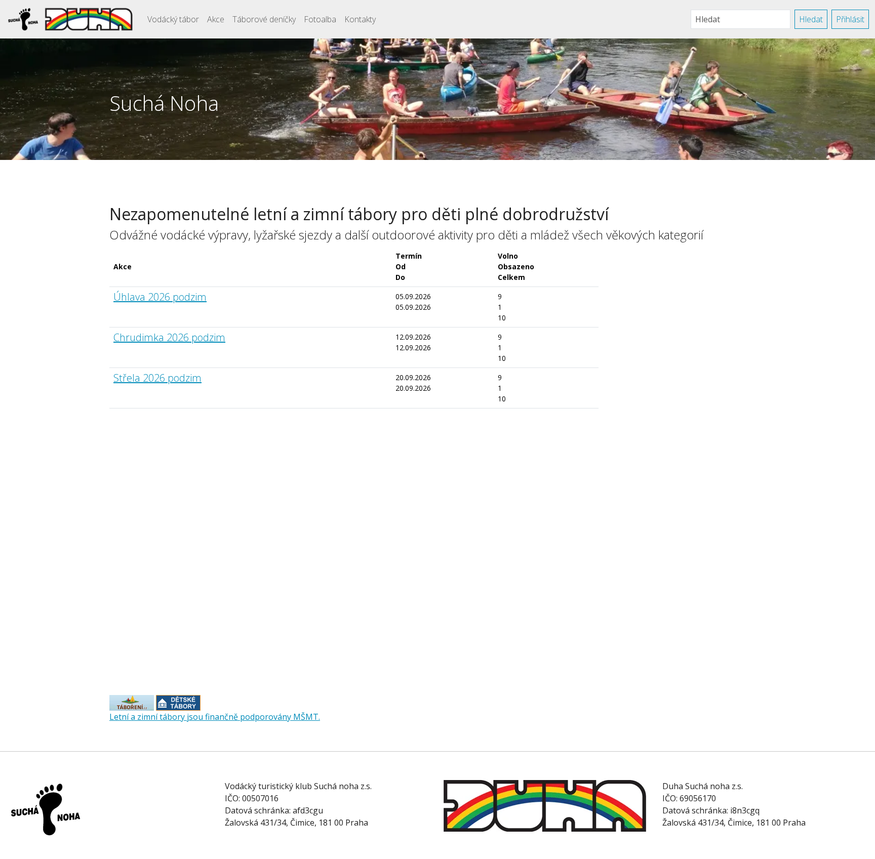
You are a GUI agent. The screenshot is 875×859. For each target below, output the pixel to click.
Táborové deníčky (264, 19)
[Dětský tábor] (131, 702)
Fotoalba (320, 19)
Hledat (811, 19)
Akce (215, 19)
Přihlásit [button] (850, 19)
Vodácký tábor (173, 19)
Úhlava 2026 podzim (160, 297)
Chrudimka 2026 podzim (169, 337)
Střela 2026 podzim (157, 378)
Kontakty (360, 19)
